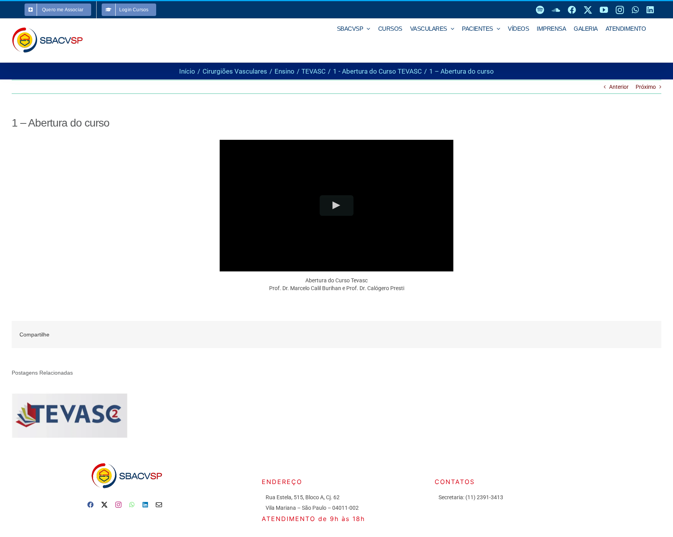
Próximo (646, 87)
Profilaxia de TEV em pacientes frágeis (59, 415)
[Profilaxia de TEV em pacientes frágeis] (70, 415)
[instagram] (118, 505)
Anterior (619, 87)
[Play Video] (337, 205)
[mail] (159, 505)
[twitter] (104, 505)
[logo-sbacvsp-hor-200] (126, 461)
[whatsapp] (132, 505)
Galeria (81, 415)
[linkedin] (145, 505)
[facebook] (90, 505)
